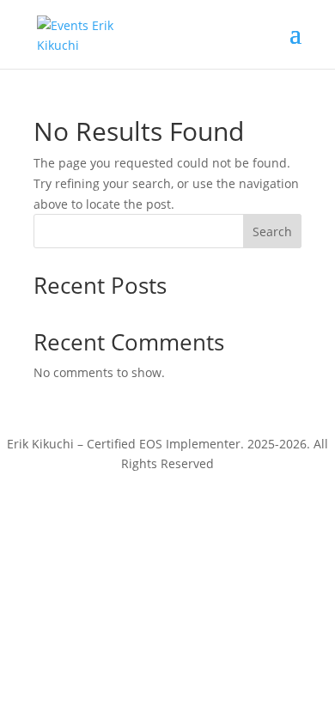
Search (272, 231)
